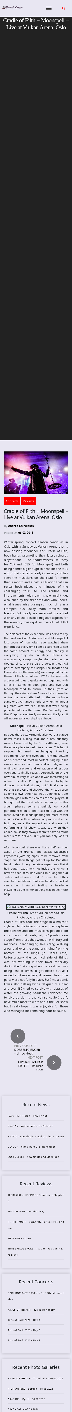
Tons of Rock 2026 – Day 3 (24, 1330)
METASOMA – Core (19, 1238)
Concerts (12, 501)
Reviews (28, 501)
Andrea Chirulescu (21, 526)
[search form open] (63, 8)
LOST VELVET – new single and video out (33, 1156)
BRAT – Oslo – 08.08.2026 (23, 1409)
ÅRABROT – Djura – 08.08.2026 (26, 1399)
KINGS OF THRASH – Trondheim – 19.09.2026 (35, 1378)
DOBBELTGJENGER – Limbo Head (27, 1051)
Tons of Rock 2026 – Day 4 (24, 1320)
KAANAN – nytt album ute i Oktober (30, 1126)
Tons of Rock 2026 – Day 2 (24, 1340)
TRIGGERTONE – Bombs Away (26, 1211)
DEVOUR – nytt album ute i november (31, 1146)
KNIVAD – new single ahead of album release (36, 1136)
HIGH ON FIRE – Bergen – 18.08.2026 (30, 1388)
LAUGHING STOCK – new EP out (27, 1116)
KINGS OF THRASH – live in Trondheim (31, 1309)
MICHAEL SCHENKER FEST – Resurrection (30, 1065)
